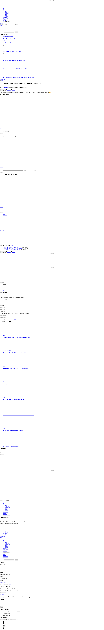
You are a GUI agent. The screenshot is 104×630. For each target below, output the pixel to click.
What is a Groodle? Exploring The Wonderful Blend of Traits (16, 337)
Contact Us (4, 534)
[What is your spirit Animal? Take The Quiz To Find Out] (53, 40)
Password (2, 576)
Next (4, 79)
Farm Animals (7, 13)
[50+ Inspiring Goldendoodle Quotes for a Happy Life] (53, 344)
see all (12, 245)
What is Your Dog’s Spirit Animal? (10, 38)
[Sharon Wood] (7, 229)
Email (1, 309)
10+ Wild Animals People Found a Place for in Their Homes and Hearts (18, 77)
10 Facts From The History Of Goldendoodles (13, 430)
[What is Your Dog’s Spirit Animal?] (53, 36)
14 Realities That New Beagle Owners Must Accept (11, 249)
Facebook (4, 566)
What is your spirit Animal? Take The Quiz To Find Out (15, 42)
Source (1, 128)
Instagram (4, 567)
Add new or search (3, 611)
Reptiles (6, 15)
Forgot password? (3, 582)
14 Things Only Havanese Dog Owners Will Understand (12, 248)
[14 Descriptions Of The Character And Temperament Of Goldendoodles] (53, 406)
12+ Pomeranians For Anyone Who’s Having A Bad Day (15, 68)
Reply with (3, 317)
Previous (1, 79)
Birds (6, 11)
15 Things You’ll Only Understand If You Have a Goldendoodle (17, 383)
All (3, 10)
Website (1, 311)
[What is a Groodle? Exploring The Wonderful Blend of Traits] (53, 329)
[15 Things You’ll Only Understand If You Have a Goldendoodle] (53, 375)
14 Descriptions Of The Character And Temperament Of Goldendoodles (18, 415)
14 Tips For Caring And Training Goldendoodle (13, 399)
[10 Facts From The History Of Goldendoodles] (53, 422)
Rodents (6, 16)
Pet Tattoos (4, 19)
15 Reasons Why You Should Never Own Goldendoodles (15, 368)
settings (15, 319)
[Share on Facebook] (3, 622)
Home (4, 530)
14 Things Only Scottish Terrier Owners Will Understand (12, 247)
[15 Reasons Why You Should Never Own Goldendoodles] (53, 360)
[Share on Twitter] (3, 624)
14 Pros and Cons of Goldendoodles (11, 446)
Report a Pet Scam (6, 21)
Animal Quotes (6, 350)
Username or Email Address (5, 574)
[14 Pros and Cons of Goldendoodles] (53, 438)
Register (10, 584)
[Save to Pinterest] (4, 626)
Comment (2, 305)
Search (16, 24)
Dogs (3, 8)
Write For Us (5, 20)
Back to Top (2, 536)
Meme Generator (5, 17)
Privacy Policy (5, 533)
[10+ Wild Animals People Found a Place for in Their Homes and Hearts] (53, 73)
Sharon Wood (2, 230)
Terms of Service (5, 532)
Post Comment (3, 315)
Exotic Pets (7, 12)
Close (1, 537)
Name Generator (5, 18)
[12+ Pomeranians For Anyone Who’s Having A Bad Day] (53, 64)
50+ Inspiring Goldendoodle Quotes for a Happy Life (14, 352)
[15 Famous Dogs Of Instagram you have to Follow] (53, 56)
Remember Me (4, 578)
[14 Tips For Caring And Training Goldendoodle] (53, 391)
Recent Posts (5, 215)
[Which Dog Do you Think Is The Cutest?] (53, 47)
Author (4, 214)
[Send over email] (3, 628)
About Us (4, 531)
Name (1, 307)
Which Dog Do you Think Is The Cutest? (12, 51)
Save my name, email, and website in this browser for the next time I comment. (15, 313)
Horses (6, 14)
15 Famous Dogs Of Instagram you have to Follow (14, 60)
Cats (3, 9)
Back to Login (2, 594)
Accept (1, 605)
